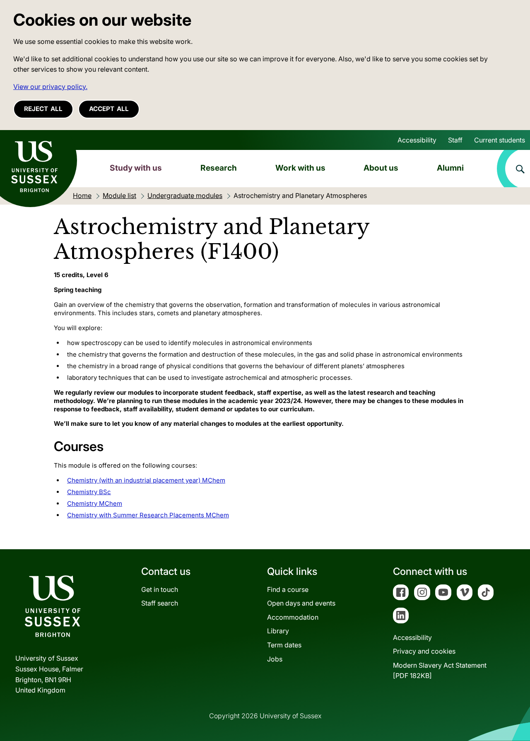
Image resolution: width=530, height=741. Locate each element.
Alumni (450, 168)
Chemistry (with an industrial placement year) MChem (146, 480)
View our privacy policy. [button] (50, 86)
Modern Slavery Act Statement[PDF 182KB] (440, 670)
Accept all (109, 109)
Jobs (274, 659)
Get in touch (159, 589)
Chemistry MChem (94, 503)
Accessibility (417, 140)
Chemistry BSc (89, 492)
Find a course (287, 589)
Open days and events (301, 603)
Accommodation (292, 617)
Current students (499, 140)
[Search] (513, 168)
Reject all (43, 109)
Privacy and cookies (424, 651)
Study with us (136, 168)
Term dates (284, 645)
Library (278, 631)
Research (218, 168)
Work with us (300, 168)
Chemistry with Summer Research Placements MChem (148, 515)
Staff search (159, 603)
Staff (455, 140)
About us (381, 168)
